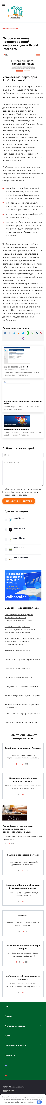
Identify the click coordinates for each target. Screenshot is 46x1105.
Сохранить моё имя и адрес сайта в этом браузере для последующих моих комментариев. (23, 492)
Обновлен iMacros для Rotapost (21, 722)
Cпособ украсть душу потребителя (22, 713)
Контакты (10, 1055)
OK (39, 1102)
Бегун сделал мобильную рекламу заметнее (23, 779)
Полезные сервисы (15, 1026)
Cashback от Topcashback (17, 668)
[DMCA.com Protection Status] (8, 1092)
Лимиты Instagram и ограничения (22, 659)
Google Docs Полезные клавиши (21, 686)
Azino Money (19, 538)
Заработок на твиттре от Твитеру (23, 748)
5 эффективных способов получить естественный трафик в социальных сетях (23, 641)
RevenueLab (19, 528)
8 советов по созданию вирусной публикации (22, 706)
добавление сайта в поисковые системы (23, 977)
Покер (8, 1016)
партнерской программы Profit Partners (22, 97)
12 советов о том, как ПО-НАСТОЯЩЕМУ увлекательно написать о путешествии (20, 629)
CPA (7, 1006)
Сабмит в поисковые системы (23, 855)
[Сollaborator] (23, 585)
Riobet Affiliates (20, 558)
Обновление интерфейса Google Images (23, 947)
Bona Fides (18, 548)
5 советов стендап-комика (18, 650)
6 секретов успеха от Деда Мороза (22, 695)
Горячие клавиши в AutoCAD (19, 677)
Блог (7, 1036)
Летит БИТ (23, 915)
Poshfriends (18, 518)
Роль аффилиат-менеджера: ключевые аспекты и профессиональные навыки (19, 618)
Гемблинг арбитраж (15, 1045)
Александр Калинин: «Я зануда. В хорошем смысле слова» (23, 886)
